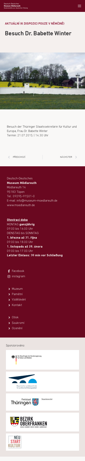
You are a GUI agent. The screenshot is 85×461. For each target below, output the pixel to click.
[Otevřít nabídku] (79, 6)
